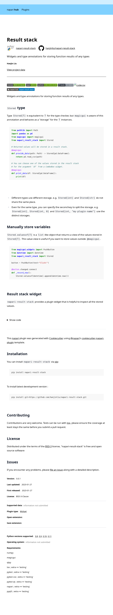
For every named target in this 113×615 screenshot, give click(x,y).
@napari (75, 338)
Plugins (25, 9)
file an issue (56, 469)
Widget (23, 511)
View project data (16, 69)
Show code (15, 319)
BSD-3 (48, 446)
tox (68, 422)
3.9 (40, 536)
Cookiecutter (56, 338)
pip (56, 361)
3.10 (45, 536)
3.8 (36, 536)
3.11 (50, 536)
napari (13, 9)
